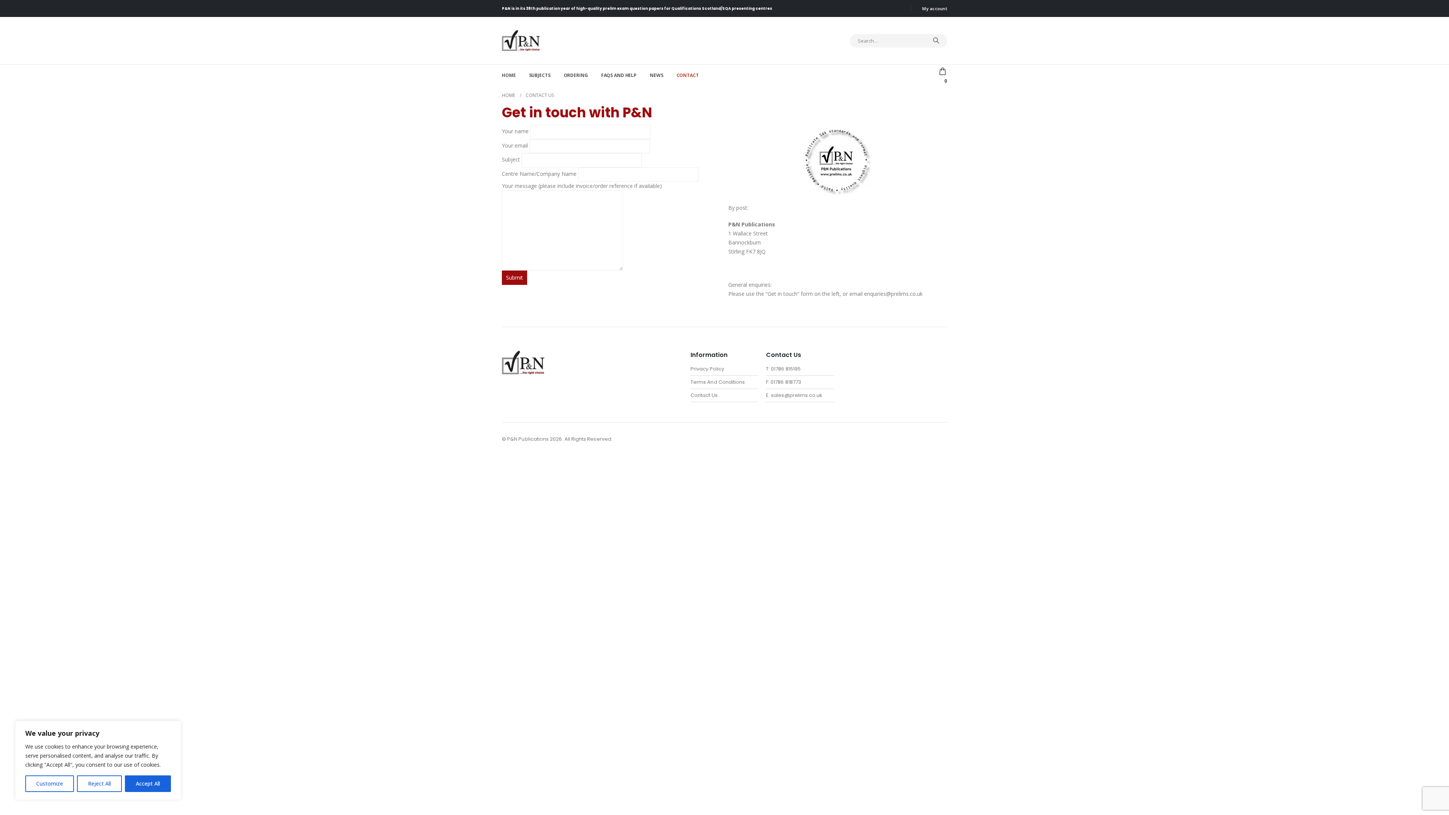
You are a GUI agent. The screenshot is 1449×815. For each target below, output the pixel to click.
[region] (98, 760)
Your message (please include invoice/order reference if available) (582, 185)
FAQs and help (619, 75)
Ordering (576, 75)
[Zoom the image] (523, 355)
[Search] (936, 40)
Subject (511, 159)
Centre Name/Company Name (540, 173)
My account (934, 8)
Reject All (99, 783)
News (656, 75)
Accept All (148, 783)
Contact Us (704, 395)
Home (509, 75)
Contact (688, 75)
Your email (515, 145)
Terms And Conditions (718, 382)
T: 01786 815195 (783, 368)
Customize (49, 783)
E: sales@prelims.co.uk (794, 395)
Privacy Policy (707, 368)
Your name (516, 131)
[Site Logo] (521, 40)
